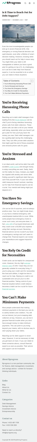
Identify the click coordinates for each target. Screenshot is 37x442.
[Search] (25, 3)
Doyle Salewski (20, 120)
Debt (26, 20)
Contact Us (6, 392)
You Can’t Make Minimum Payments (17, 93)
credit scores (14, 167)
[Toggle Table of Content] (31, 80)
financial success (8, 289)
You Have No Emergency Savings (16, 88)
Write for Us (6, 390)
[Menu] (34, 3)
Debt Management (9, 404)
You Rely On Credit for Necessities (16, 91)
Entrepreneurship (8, 411)
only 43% (9, 224)
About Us (5, 387)
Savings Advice (8, 406)
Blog (3, 385)
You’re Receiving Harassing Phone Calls (17, 84)
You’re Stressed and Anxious (14, 86)
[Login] (29, 3)
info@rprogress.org (9, 433)
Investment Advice (9, 409)
